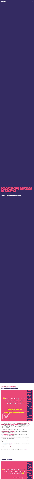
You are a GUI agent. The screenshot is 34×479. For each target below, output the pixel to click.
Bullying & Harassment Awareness (8, 437)
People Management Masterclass (8, 434)
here (26, 449)
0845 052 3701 (19, 477)
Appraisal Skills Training (6, 446)
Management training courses (22, 423)
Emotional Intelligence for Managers (8, 431)
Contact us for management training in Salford (11, 195)
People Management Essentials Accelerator (9, 440)
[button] (32, 1)
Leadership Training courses (13, 424)
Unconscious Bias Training (6, 443)
